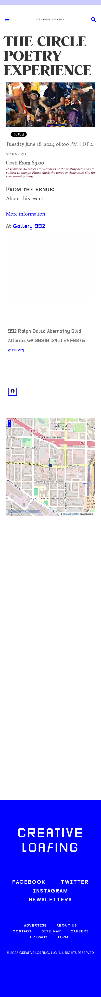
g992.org (16, 350)
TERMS (64, 937)
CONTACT (22, 931)
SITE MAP (51, 931)
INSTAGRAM (50, 891)
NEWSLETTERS (50, 900)
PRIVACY (39, 937)
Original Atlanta (50, 19)
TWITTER (75, 882)
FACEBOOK (29, 882)
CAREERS (80, 931)
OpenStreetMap (71, 514)
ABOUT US (67, 926)
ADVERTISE (35, 926)
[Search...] (93, 19)
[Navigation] (4, 19)
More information (25, 213)
